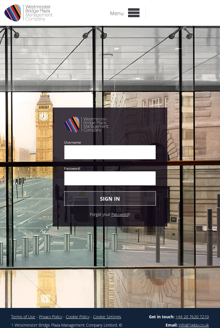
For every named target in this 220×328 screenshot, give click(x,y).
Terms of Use (23, 316)
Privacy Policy (50, 316)
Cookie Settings (107, 316)
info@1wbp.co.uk (194, 325)
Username (72, 142)
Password (72, 168)
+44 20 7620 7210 (192, 316)
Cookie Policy (77, 316)
